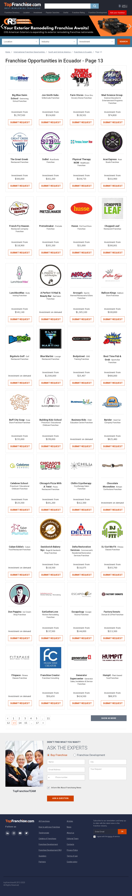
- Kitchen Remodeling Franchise (50, 614)
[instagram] (13, 834)
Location (26, 12)
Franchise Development (98, 12)
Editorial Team (73, 839)
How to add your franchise (49, 827)
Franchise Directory (12, 12)
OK (122, 831)
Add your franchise (117, 12)
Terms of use (72, 856)
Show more (108, 718)
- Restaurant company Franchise (20, 228)
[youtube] (20, 834)
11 (48, 718)
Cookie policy (72, 862)
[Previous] (7, 718)
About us (70, 833)
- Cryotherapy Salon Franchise (83, 486)
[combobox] (20, 42)
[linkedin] (7, 834)
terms (110, 836)
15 (25, 723)
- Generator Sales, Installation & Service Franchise (81, 681)
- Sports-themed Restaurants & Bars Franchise (81, 295)
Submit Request (20, 122)
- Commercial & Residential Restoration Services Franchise (82, 553)
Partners (42, 862)
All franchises (44, 821)
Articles (70, 821)
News (69, 827)
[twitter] (26, 834)
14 (20, 723)
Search (124, 41)
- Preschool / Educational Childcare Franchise (19, 486)
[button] (122, 6)
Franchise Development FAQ (50, 850)
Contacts (70, 844)
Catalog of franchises (47, 839)
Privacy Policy (72, 850)
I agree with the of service (108, 836)
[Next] (43, 722)
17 (37, 723)
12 (8, 723)
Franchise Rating (78, 12)
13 (14, 723)
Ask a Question (60, 798)
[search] (94, 6)
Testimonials (44, 833)
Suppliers (42, 856)
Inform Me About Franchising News (66, 787)
